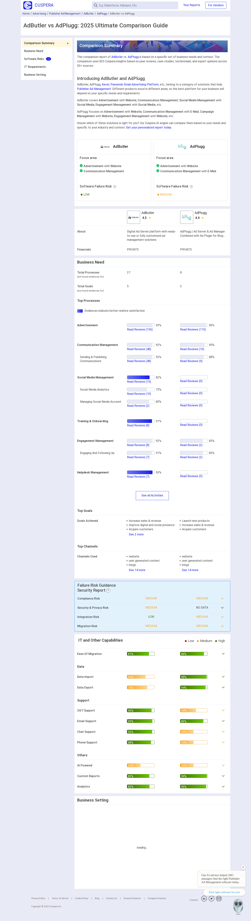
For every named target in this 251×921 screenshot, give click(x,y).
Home (26, 13)
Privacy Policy (38, 898)
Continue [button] (213, 908)
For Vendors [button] (216, 5)
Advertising (39, 13)
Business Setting (35, 74)
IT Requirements (35, 67)
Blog (97, 898)
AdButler (89, 13)
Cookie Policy (81, 898)
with (102, 166)
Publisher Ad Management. (94, 89)
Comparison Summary (39, 43)
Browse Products (132, 898)
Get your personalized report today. (149, 127)
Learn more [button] (200, 899)
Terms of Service (60, 898)
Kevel (105, 84)
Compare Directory (157, 898)
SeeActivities (152, 495)
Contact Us (111, 898)
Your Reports (191, 5)
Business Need (33, 51)
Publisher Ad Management (64, 13)
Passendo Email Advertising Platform (134, 84)
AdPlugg (102, 13)
